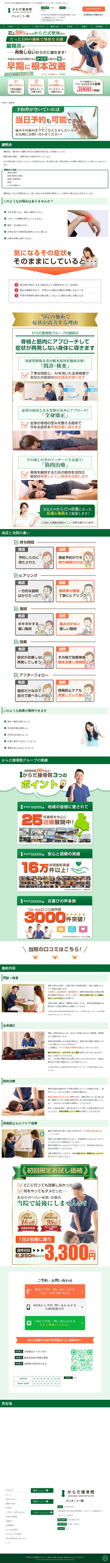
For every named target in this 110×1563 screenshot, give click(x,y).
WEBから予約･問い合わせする (55, 1307)
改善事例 (10, 1525)
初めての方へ (11, 1499)
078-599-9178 (94, 9)
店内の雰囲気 (11, 1517)
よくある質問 (11, 1530)
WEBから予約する (93, 15)
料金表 (9, 1508)
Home (4, 103)
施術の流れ (10, 1504)
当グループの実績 (13, 1534)
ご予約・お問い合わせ (15, 1512)
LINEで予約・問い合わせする (55, 1323)
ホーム (9, 1495)
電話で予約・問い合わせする (55, 1291)
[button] (105, 1558)
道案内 (9, 1521)
